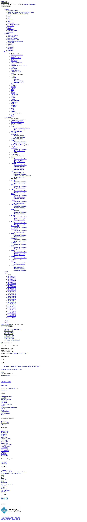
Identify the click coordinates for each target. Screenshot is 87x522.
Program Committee (19, 129)
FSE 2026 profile (8, 334)
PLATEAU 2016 (5, 446)
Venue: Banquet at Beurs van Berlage (17, 13)
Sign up (6, 322)
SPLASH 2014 (11, 296)
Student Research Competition (19, 65)
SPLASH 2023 (11, 282)
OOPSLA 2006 (11, 308)
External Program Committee (22, 128)
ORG (12, 73)
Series (9, 274)
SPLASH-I (14, 59)
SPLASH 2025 (11, 279)
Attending (6, 9)
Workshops (14, 68)
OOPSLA (13, 56)
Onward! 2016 (5, 423)
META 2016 (4, 440)
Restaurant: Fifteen (12, 10)
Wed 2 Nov (10, 47)
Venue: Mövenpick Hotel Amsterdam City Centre (20, 12)
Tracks (6, 52)
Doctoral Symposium (16, 62)
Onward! (16, 79)
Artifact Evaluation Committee (22, 175)
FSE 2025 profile (8, 332)
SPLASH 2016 (5, 324)
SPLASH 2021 (11, 285)
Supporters (10, 32)
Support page (4, 389)
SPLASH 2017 (11, 291)
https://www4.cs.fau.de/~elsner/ (18, 353)
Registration (10, 26)
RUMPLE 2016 (5, 449)
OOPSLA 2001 (11, 316)
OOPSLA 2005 (11, 310)
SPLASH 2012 (11, 299)
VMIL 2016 (4, 454)
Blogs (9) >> (4, 1)
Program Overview (12, 38)
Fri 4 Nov (10, 50)
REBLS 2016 (4, 448)
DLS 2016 (3, 462)
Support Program (12, 30)
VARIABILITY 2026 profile (12, 340)
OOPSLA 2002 (11, 314)
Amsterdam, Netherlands (29, 4)
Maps (8, 21)
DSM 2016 (4, 434)
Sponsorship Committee (17, 122)
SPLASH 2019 (11, 288)
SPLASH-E (14, 61)
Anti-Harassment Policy (13, 24)
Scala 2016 (4, 463)
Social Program (15, 70)
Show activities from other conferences (11, 369)
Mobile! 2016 (4, 441)
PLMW (13, 67)
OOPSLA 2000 (11, 317)
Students (9, 27)
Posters (13, 64)
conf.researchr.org (9, 388)
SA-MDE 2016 (5, 451)
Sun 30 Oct (10, 42)
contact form (4, 385)
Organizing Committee (17, 120)
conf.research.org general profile (12, 329)
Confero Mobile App (13, 39)
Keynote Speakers (19, 267)
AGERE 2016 (4, 431)
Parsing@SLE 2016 (6, 445)
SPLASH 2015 (11, 294)
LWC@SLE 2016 (5, 438)
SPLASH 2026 (11, 277)
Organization (7, 117)
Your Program (11, 36)
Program (6, 33)
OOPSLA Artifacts (16, 58)
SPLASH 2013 (11, 297)
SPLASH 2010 (11, 302)
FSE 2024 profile (8, 331)
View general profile (5, 375)
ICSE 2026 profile (9, 338)
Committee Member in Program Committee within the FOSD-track (22, 366)
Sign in (6, 320)
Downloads (10, 23)
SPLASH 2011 (11, 300)
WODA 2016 (4, 455)
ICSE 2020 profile (9, 335)
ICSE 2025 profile (9, 337)
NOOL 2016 (4, 443)
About (9, 15)
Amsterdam (10, 19)
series (11, 324)
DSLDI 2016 (4, 432)
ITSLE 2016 (4, 437)
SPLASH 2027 (11, 276)
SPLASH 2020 (11, 287)
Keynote (16, 210)
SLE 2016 (3, 424)
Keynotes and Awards (17, 55)
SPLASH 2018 (11, 290)
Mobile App (10, 29)
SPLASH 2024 (11, 281)
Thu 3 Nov (10, 48)
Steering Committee (16, 123)
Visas (8, 18)
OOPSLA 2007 (11, 306)
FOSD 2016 (4, 435)
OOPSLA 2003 (11, 313)
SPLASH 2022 (11, 284)
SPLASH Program (12, 35)
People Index (14, 154)
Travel (9, 16)
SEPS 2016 (4, 452)
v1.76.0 (16, 388)
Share (2, 372)
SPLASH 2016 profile (6, 326)
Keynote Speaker (19, 160)
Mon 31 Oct (10, 44)
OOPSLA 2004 (11, 311)
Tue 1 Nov (10, 45)
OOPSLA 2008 (11, 305)
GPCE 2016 (4, 421)
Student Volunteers (16, 71)
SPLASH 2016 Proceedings (15, 41)
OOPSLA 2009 (11, 303)
